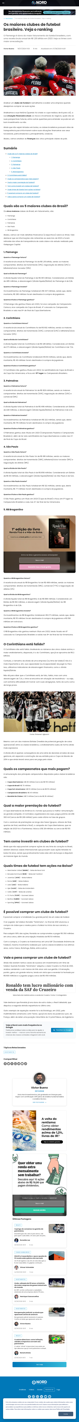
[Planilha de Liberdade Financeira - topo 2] (40, 12)
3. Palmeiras (15, 164)
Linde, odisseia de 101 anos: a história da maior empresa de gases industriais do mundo (30, 1285)
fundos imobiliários (22, 1252)
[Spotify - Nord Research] (49, 1396)
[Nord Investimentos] (39, 3)
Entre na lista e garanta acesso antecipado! (39, 555)
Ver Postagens (38, 1102)
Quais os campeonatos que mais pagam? (23, 179)
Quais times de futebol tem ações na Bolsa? (23, 189)
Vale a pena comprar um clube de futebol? (23, 197)
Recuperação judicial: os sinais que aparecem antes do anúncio (28, 1313)
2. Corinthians (16, 161)
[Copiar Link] (25, 1064)
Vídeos (31, 1390)
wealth (18, 1225)
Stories (39, 1390)
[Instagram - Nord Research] (33, 1396)
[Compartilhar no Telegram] (18, 1064)
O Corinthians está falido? (17, 175)
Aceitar (66, 1414)
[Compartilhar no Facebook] (5, 1064)
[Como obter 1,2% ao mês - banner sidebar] (39, 1130)
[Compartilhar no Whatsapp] (15, 1064)
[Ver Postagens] (39, 1078)
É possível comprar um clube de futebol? (23, 193)
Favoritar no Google (63, 1030)
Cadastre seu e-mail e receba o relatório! (39, 1198)
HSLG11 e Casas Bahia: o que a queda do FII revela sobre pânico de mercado (30, 1257)
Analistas (22, 1390)
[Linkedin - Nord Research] (41, 1396)
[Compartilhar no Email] (22, 1064)
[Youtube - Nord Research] (45, 1396)
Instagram (39, 1091)
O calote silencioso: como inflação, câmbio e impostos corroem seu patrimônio (28, 1342)
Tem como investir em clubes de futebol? (23, 186)
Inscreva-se (49, 1390)
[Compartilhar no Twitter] (8, 1064)
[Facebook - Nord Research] (29, 1396)
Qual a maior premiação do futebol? (21, 182)
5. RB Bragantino (17, 172)
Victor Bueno (9, 49)
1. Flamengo (15, 157)
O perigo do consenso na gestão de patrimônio (28, 1230)
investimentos (9, 1052)
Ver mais (39, 1364)
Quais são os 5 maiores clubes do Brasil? (22, 154)
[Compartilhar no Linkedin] (11, 1064)
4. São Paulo (15, 168)
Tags (58, 1390)
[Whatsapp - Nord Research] (37, 1396)
